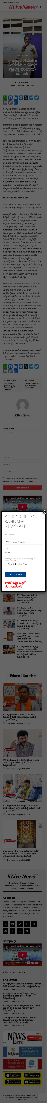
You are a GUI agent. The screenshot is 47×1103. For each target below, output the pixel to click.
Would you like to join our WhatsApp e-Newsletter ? (20, 560)
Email (7, 548)
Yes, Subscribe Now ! (18, 564)
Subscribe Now (15, 574)
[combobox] (8, 542)
